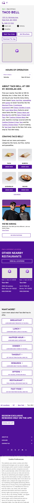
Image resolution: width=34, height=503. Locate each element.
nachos (7, 103)
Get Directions (25, 34)
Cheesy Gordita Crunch (21, 108)
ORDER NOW (9, 167)
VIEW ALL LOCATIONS (17, 261)
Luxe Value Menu (11, 110)
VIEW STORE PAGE (6, 291)
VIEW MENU (17, 194)
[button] (17, 437)
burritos (19, 100)
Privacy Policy (15, 484)
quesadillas (27, 100)
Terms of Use (5, 500)
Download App (8, 423)
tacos (13, 100)
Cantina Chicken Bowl (10, 125)
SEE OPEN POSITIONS (16, 235)
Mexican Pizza (7, 105)
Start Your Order (9, 34)
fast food (8, 127)
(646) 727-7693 (9, 23)
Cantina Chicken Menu (17, 117)
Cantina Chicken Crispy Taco (12, 122)
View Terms (5, 230)
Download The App (9, 39)
